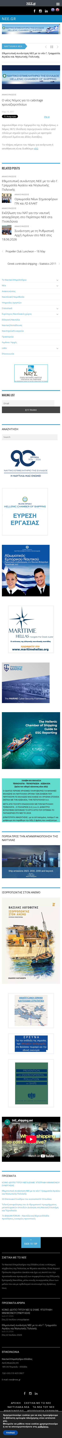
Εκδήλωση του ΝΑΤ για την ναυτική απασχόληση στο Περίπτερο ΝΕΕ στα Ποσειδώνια (27, 217)
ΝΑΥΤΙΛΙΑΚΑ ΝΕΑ (18, 1406)
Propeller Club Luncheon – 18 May (23, 251)
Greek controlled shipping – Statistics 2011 (33, 264)
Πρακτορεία (8, 336)
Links (4, 348)
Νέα (4, 285)
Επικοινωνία (8, 353)
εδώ (36, 148)
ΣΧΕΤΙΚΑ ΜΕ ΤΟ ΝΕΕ (37, 1402)
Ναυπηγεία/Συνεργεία (13, 330)
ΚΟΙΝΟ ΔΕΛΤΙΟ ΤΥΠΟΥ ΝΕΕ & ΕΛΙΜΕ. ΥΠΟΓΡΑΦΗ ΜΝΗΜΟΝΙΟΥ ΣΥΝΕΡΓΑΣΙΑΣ (27, 1311)
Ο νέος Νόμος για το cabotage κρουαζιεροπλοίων (22, 102)
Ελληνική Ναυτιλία (11, 319)
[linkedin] (46, 11)
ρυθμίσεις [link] (43, 1426)
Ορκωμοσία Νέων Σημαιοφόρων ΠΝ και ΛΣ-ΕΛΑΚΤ (36, 201)
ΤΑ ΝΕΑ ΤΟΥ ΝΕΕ (44, 1406)
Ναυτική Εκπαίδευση (12, 325)
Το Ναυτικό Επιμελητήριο (14, 279)
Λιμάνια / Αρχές (9, 342)
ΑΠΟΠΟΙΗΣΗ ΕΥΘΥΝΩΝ (42, 1410)
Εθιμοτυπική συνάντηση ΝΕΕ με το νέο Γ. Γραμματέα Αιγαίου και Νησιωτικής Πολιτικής (31, 55)
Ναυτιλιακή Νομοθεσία (13, 296)
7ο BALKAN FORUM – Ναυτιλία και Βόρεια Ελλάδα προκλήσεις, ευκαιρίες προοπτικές (25, 1217)
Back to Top (30, 1243)
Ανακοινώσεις (8, 291)
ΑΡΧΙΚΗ (16, 1402)
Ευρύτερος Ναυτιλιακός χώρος (17, 313)
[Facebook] (34, 11)
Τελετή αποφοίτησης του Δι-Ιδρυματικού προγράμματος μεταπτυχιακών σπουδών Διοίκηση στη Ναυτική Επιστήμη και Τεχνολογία (30, 1207)
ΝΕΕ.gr (9, 18)
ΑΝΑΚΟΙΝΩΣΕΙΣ (9, 94)
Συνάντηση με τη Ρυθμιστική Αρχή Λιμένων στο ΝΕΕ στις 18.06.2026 (28, 235)
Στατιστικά (7, 308)
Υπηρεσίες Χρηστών (11, 302)
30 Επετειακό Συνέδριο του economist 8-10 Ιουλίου (27, 1199)
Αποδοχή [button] (10, 1432)
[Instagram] (40, 11)
